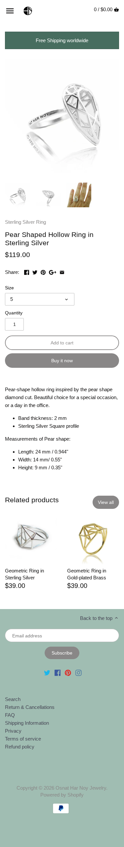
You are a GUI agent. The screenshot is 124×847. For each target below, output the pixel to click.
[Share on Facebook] (26, 271)
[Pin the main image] (43, 271)
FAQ (10, 715)
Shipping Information (27, 723)
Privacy (13, 731)
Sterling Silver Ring (25, 222)
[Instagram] (78, 672)
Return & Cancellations (30, 707)
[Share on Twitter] (34, 271)
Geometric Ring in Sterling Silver (24, 574)
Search (13, 699)
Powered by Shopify (62, 795)
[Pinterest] (68, 672)
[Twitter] (47, 672)
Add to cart (62, 342)
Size (9, 287)
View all (106, 502)
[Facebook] (58, 672)
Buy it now (62, 360)
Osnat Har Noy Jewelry (81, 788)
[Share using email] (62, 271)
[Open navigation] (10, 11)
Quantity (13, 312)
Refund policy (19, 746)
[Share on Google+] (53, 271)
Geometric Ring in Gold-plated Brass (86, 574)
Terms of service (23, 739)
